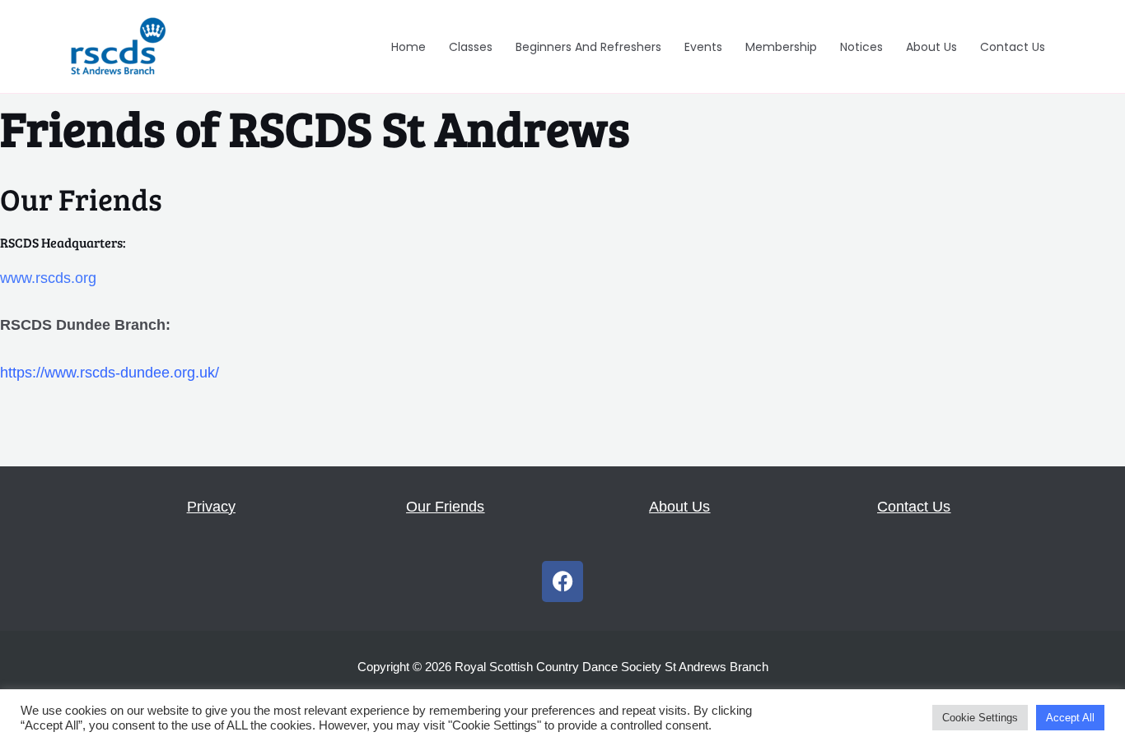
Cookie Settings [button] (980, 717)
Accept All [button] (1070, 717)
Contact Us (1012, 47)
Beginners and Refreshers (588, 47)
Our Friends (445, 506)
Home (408, 47)
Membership (781, 47)
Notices (861, 47)
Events (703, 47)
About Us (931, 47)
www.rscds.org (48, 278)
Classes (470, 47)
